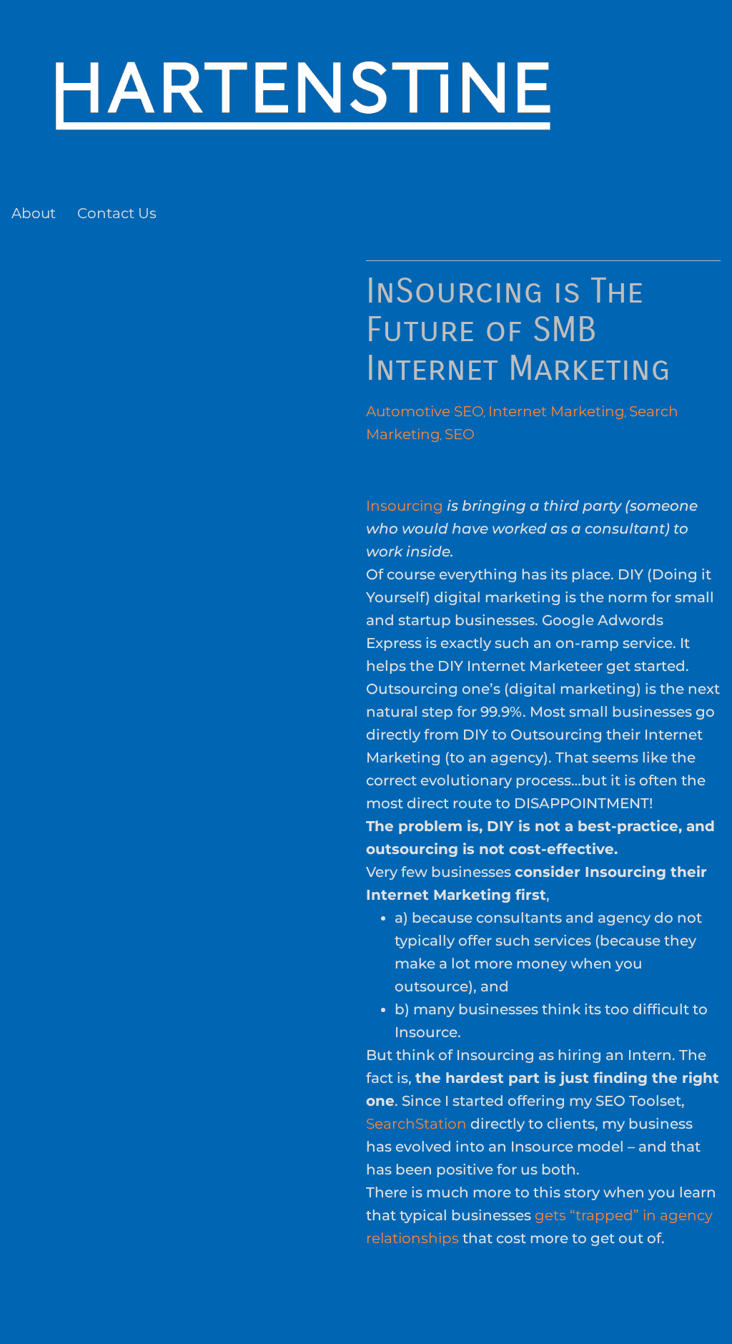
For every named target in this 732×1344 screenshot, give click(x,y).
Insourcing (404, 505)
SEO (460, 434)
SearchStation (416, 1123)
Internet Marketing (556, 411)
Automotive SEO (425, 411)
